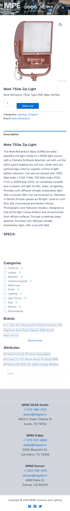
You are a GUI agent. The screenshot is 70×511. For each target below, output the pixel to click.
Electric (12, 306)
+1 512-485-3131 (35, 409)
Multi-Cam (14, 285)
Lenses (12, 272)
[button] (60, 25)
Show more (35, 340)
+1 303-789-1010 (35, 470)
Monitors (13, 276)
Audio (11, 289)
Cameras (13, 268)
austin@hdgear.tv (35, 414)
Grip (10, 302)
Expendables (15, 311)
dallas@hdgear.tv (35, 445)
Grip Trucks (15, 298)
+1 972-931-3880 (35, 440)
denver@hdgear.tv (35, 475)
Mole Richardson (20, 118)
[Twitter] (40, 506)
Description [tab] (11, 134)
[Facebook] (35, 506)
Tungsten (32, 114)
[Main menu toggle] (62, 7)
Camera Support (18, 281)
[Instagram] (29, 506)
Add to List (27, 106)
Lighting (13, 293)
